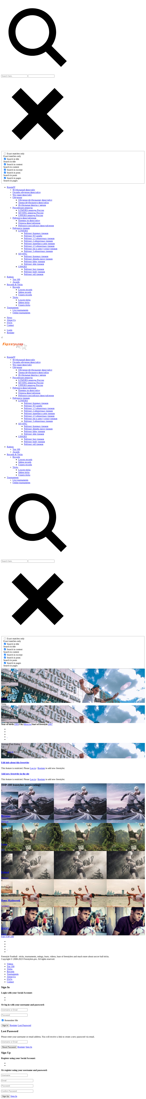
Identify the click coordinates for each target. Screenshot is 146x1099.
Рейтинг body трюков (34, 272)
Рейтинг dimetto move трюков (38, 259)
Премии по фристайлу (29, 220)
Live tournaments (20, 310)
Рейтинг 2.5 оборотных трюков (39, 246)
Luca (4, 844)
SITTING (22, 254)
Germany (5, 906)
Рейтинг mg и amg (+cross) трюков (40, 248)
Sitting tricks (24, 302)
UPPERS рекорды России (30, 215)
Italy (3, 849)
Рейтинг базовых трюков (36, 233)
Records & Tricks (15, 284)
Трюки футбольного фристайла (33, 202)
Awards (16, 282)
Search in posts (13, 172)
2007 (50, 724)
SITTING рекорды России (30, 213)
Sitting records (24, 292)
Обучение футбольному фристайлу (35, 200)
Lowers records (25, 289)
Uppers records (25, 295)
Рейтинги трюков (21, 228)
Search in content (14, 164)
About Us (11, 320)
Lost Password (24, 1025)
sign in (10, 752)
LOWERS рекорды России (31, 210)
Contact (10, 325)
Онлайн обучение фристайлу (27, 192)
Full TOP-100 (7, 936)
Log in (33, 768)
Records (16, 287)
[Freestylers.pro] (15, 352)
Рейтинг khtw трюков (34, 261)
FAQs (9, 322)
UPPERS (22, 266)
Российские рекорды (23, 207)
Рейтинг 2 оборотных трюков (38, 241)
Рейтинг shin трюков (34, 264)
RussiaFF (11, 187)
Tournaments (13, 307)
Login (9, 330)
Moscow (28, 724)
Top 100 (16, 279)
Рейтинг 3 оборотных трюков (38, 251)
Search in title (13, 159)
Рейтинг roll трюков (33, 274)
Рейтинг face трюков (34, 269)
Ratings (10, 277)
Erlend (5, 872)
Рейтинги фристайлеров (24, 218)
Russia (4, 699)
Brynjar (6, 816)
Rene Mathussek (10, 900)
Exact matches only (15, 153)
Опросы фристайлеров (29, 223)
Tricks (15, 297)
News (9, 317)
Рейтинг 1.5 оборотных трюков (39, 238)
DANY (5, 928)
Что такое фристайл (22, 195)
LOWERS (23, 231)
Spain (3, 934)
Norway (5, 821)
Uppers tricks (24, 305)
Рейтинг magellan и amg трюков (39, 243)
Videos (10, 964)
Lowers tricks (24, 300)
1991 (16, 724)
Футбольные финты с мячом (32, 205)
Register (10, 332)
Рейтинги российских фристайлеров (36, 225)
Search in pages (14, 178)
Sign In (29, 1047)
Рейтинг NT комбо (33, 236)
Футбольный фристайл (24, 190)
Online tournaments (21, 312)
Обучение (17, 197)
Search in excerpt (14, 170)
